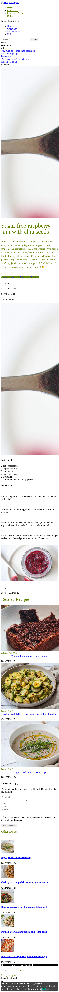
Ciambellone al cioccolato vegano (29, 656)
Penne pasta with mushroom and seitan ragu (24, 932)
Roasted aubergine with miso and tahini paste (24, 907)
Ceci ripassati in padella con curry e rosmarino (25, 882)
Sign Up (14, 53)
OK (44, 989)
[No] (48, 989)
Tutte (33, 277)
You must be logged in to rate (15, 59)
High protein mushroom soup (29, 772)
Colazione (12, 10)
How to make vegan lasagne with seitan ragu (24, 956)
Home (10, 8)
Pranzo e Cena (15, 13)
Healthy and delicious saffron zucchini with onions (29, 714)
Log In (4, 53)
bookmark (6, 56)
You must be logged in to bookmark (18, 51)
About (22, 970)
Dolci (10, 16)
